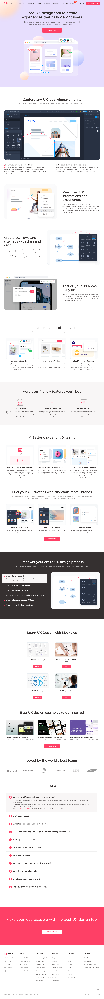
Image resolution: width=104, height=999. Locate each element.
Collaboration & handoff (43, 977)
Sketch (70, 967)
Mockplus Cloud (25, 961)
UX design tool (40, 964)
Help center (55, 980)
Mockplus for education (91, 967)
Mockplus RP (24, 958)
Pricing (39, 3)
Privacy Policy (85, 994)
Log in (82, 3)
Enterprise (31, 3)
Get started (52, 30)
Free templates (57, 967)
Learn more (38, 666)
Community (55, 974)
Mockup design (41, 967)
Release (54, 961)
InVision (70, 958)
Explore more (52, 746)
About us (87, 958)
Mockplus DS (24, 967)
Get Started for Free (93, 3)
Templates (46, 3)
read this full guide (24, 808)
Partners (54, 977)
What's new (55, 964)
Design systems (41, 974)
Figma (70, 964)
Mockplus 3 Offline (68, 3)
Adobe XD (71, 974)
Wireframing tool (41, 958)
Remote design (41, 971)
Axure (70, 971)
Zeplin (70, 961)
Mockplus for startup (90, 964)
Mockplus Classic (25, 971)
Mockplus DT (24, 964)
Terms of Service (95, 994)
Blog (53, 958)
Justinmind (71, 977)
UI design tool (40, 961)
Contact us (87, 961)
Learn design (56, 971)
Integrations (39, 980)
